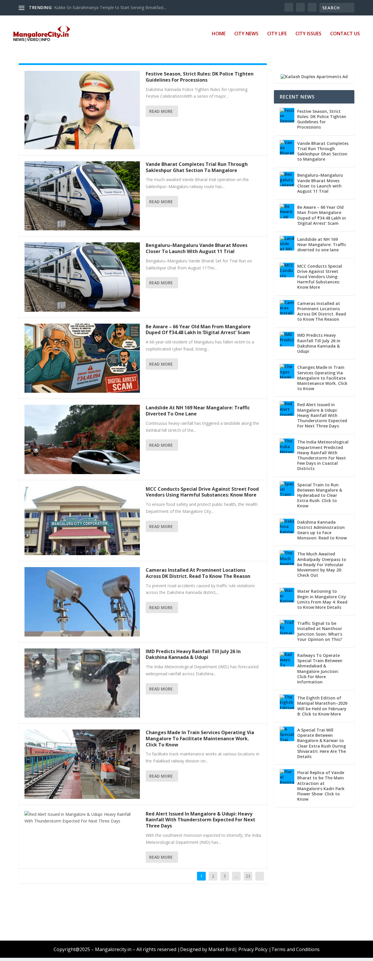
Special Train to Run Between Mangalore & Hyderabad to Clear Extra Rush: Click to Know (319, 495)
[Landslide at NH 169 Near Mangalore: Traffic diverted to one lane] (82, 439)
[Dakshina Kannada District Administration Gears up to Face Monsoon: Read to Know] (287, 526)
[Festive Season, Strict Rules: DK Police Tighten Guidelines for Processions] (82, 110)
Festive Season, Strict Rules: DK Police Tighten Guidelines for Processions (200, 77)
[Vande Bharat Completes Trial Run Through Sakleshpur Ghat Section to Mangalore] (82, 195)
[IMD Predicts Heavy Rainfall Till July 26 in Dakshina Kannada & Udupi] (82, 683)
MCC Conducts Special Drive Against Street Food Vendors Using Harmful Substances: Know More (202, 492)
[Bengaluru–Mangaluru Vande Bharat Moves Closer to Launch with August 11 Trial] (82, 276)
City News (246, 34)
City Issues (308, 34)
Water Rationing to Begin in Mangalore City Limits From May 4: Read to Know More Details (322, 599)
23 (248, 876)
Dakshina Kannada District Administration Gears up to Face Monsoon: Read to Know (322, 530)
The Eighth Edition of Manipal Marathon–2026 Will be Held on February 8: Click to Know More (322, 706)
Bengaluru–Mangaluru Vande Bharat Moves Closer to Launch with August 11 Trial (196, 248)
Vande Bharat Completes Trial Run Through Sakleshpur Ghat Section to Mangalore (197, 167)
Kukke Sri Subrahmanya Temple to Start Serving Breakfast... (110, 7)
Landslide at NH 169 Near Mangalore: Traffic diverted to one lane (198, 410)
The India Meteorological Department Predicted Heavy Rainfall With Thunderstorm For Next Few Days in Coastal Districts (323, 455)
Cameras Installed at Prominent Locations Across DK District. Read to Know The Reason (198, 573)
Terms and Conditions (295, 949)
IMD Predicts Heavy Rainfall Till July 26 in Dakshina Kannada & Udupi (193, 654)
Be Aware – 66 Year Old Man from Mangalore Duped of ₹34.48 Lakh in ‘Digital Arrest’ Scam (198, 329)
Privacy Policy (253, 949)
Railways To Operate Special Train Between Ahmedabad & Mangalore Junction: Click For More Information (319, 669)
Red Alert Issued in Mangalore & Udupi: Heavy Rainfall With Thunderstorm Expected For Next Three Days (200, 820)
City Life (277, 34)
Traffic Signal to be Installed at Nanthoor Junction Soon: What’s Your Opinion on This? (319, 631)
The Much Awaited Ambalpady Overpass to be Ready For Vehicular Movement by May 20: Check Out (321, 564)
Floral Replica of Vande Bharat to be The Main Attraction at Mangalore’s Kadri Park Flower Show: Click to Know (320, 786)
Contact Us (345, 34)
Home (219, 34)
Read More (161, 111)
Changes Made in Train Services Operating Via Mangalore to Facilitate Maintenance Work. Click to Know (200, 738)
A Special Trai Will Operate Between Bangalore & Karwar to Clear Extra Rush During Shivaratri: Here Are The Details (321, 743)
